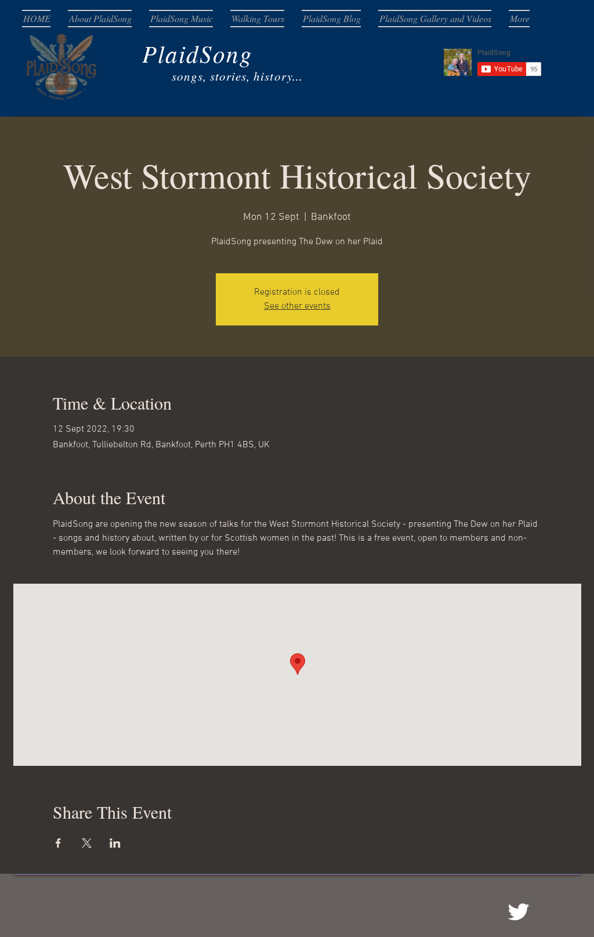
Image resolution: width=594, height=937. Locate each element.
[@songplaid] (518, 911)
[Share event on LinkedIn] (115, 843)
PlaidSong (148, 53)
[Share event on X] (86, 843)
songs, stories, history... (173, 76)
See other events (297, 306)
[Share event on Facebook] (58, 843)
